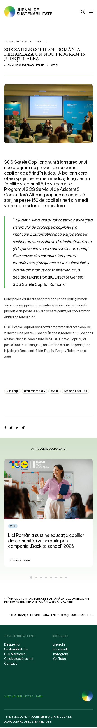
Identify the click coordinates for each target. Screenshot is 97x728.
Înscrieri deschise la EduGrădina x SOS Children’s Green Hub (51, 538)
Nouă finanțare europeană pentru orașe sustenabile (49, 615)
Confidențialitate (45, 716)
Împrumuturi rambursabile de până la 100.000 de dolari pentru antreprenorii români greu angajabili (46, 600)
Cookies (66, 716)
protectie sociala (34, 391)
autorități (12, 391)
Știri (54, 65)
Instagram (60, 653)
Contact (10, 663)
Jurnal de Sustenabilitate (24, 65)
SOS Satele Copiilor (75, 391)
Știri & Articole (14, 653)
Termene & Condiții (17, 716)
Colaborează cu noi (18, 658)
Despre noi (12, 644)
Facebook (60, 648)
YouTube (59, 658)
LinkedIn (59, 644)
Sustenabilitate (16, 648)
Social (54, 391)
